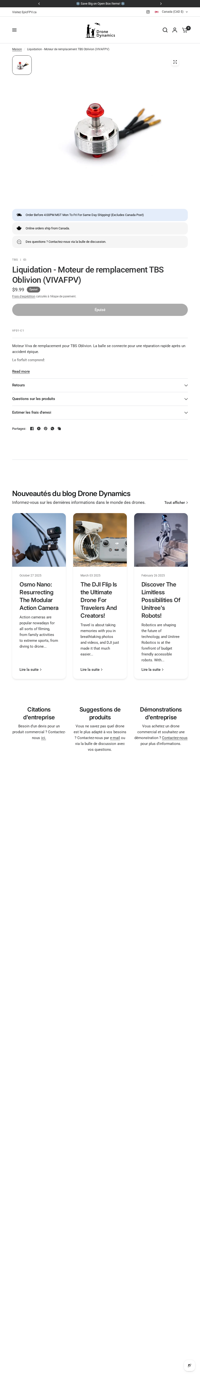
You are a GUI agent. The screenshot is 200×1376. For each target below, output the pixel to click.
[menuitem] (25, 12)
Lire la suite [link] (29, 670)
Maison (17, 49)
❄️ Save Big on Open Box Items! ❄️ (100, 3)
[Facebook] (32, 428)
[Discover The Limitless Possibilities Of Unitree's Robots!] (161, 540)
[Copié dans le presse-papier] (59, 428)
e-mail (115, 738)
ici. (43, 738)
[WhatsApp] (52, 428)
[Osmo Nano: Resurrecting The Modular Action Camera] (39, 540)
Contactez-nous (175, 738)
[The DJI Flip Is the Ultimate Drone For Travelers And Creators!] (100, 540)
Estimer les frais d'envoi (31, 412)
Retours (18, 385)
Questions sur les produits (33, 399)
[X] (39, 428)
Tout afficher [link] (174, 503)
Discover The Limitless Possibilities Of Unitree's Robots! (160, 600)
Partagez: (19, 428)
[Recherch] (165, 30)
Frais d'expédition (23, 296)
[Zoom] (175, 62)
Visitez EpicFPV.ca (24, 12)
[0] (184, 30)
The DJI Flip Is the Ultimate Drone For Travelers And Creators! (98, 600)
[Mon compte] (175, 30)
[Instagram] (148, 12)
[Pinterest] (46, 428)
